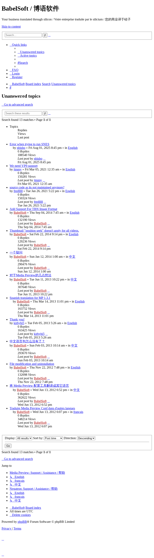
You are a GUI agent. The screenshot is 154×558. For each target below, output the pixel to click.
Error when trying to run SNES (29, 144)
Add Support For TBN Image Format (33, 209)
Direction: (70, 438)
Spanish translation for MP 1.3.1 (30, 298)
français (78, 412)
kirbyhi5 (19, 323)
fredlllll (18, 191)
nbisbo (21, 147)
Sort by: (38, 438)
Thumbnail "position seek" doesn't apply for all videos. (44, 230)
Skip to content (11, 26)
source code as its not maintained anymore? (37, 187)
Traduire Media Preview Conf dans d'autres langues (42, 408)
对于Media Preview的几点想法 (30, 275)
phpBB (22, 521)
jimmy (18, 169)
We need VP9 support (23, 165)
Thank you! (17, 319)
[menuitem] (31, 52)
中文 (72, 256)
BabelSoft (20, 212)
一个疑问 (16, 252)
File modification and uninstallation (32, 364)
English (73, 147)
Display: (10, 438)
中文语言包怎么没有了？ (27, 341)
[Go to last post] (44, 158)
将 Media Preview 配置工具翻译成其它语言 (39, 385)
